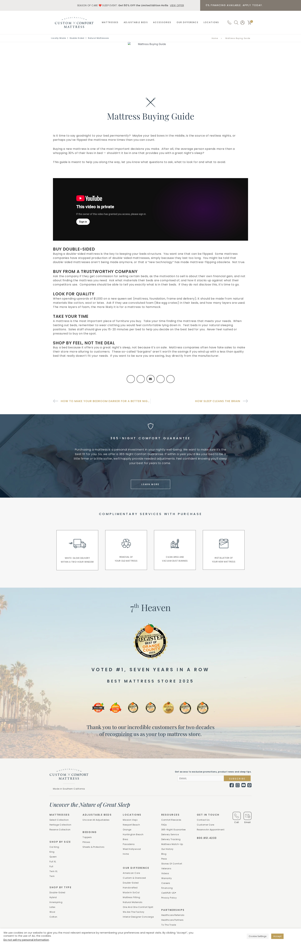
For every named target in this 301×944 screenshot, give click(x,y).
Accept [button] (277, 936)
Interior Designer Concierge (138, 916)
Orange (127, 829)
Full (51, 866)
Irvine (126, 853)
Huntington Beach (133, 834)
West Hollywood (132, 849)
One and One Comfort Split (138, 907)
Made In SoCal (131, 892)
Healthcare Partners (172, 919)
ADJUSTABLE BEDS (136, 22)
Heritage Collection (60, 824)
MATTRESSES (110, 22)
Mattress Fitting (131, 897)
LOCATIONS (211, 22)
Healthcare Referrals (172, 915)
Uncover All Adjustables (96, 819)
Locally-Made (58, 38)
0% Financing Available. (234, 5)
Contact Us (203, 819)
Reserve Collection (60, 829)
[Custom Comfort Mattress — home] (74, 22)
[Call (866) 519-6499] (229, 22)
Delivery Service (170, 834)
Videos (165, 873)
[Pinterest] (249, 785)
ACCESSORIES (162, 22)
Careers (165, 883)
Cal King (54, 846)
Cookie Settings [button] (258, 936)
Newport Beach (131, 824)
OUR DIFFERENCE (187, 22)
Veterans (166, 868)
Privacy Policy (169, 897)
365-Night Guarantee (173, 829)
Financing (167, 887)
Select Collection (59, 819)
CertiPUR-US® (168, 892)
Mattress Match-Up (172, 844)
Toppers (87, 837)
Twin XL (53, 871)
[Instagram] (238, 785)
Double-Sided (77, 38)
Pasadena (129, 844)
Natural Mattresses (98, 38)
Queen (53, 856)
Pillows (86, 842)
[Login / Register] (242, 23)
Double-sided (57, 892)
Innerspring (55, 902)
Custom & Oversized (134, 877)
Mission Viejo (130, 819)
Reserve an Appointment (211, 829)
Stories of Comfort (171, 863)
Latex (52, 907)
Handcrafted (130, 887)
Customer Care (205, 824)
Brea (125, 839)
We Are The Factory (133, 911)
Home (215, 38)
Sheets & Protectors (93, 846)
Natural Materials (132, 902)
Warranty (166, 878)
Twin (52, 876)
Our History (167, 849)
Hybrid (53, 897)
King (52, 851)
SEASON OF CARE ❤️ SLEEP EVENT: (130, 5)
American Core (131, 873)
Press (164, 858)
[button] (249, 22)
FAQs (164, 824)
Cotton (53, 916)
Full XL (52, 861)
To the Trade (168, 924)
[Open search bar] (236, 23)
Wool (52, 911)
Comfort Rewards (171, 819)
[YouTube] (243, 785)
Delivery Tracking (171, 839)
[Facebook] (232, 785)
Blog (164, 853)
